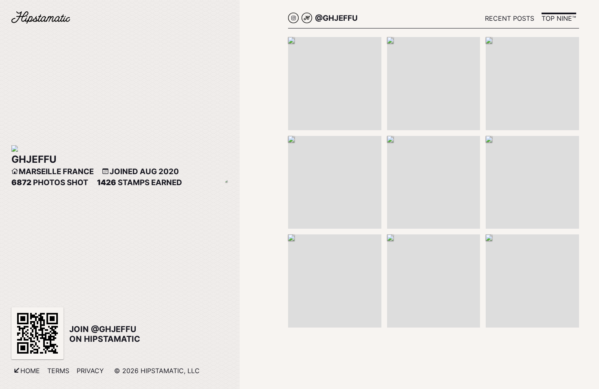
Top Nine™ (559, 18)
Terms (58, 371)
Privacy (90, 371)
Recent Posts (509, 18)
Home (30, 371)
